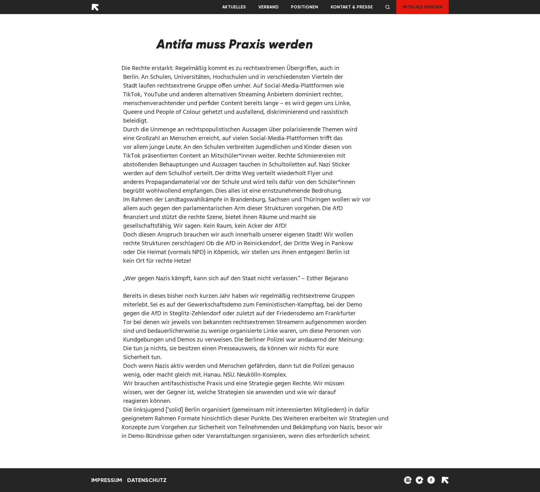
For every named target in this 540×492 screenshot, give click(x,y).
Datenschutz (147, 480)
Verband (268, 7)
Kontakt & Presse (352, 7)
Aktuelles (234, 7)
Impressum (106, 480)
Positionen (304, 7)
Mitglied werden (422, 7)
